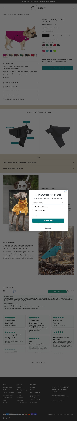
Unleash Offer (48, 220)
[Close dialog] (66, 191)
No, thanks (48, 228)
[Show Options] (63, 203)
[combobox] (47, 203)
